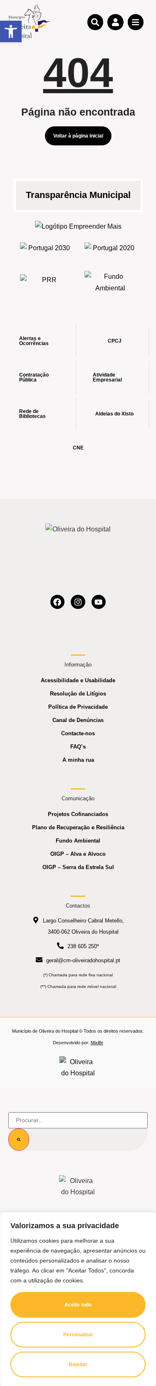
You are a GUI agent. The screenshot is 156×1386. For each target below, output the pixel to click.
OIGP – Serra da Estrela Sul (78, 867)
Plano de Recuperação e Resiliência (78, 827)
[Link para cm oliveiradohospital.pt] (29, 21)
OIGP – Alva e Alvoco (78, 854)
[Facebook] (57, 602)
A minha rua (78, 760)
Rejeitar (78, 1364)
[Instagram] (78, 602)
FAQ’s (78, 747)
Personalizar (78, 1335)
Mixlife (97, 1042)
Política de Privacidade (78, 707)
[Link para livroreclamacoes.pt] (78, 1067)
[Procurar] (18, 1139)
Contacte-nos (78, 733)
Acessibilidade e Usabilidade (78, 680)
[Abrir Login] (115, 22)
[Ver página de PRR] (46, 282)
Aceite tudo (78, 1305)
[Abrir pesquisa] (95, 22)
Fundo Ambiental (78, 841)
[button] (11, 31)
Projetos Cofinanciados (78, 814)
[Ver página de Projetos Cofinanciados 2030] (46, 250)
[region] (78, 1299)
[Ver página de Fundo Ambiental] (110, 282)
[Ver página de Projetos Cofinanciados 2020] (110, 250)
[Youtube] (99, 602)
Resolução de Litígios (78, 694)
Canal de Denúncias (78, 720)
